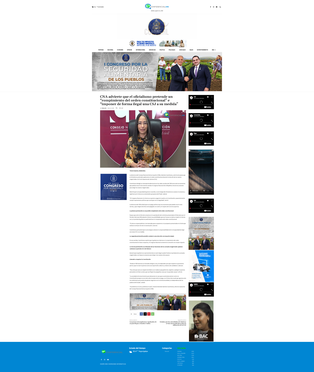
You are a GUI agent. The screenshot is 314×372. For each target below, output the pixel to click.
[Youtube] (217, 7)
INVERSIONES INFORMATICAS (117, 364)
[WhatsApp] (152, 314)
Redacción (104, 108)
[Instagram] (214, 7)
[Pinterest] (149, 314)
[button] (220, 7)
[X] (145, 314)
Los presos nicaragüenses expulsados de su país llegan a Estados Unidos (143, 322)
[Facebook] (210, 7)
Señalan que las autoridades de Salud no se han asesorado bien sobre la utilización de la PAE (173, 323)
